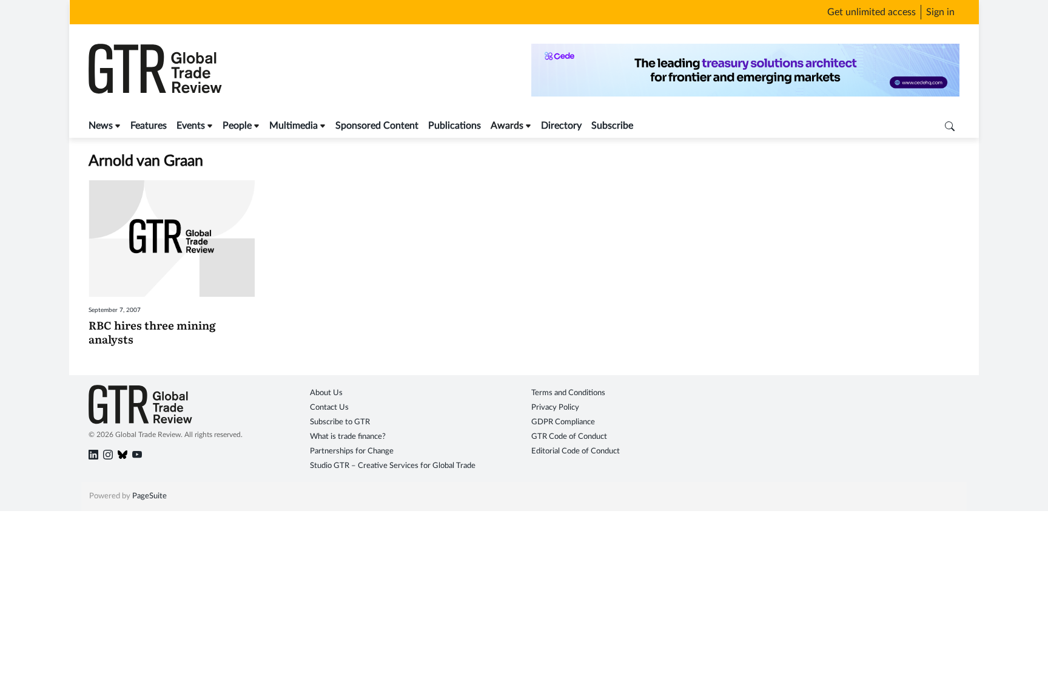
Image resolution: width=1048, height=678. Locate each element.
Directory (561, 126)
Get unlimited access (871, 12)
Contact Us (329, 408)
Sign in (940, 12)
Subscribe (612, 126)
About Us (326, 393)
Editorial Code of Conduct (575, 451)
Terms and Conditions (568, 393)
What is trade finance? (348, 437)
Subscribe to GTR (340, 422)
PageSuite (149, 496)
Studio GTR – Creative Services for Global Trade (392, 466)
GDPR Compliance (563, 422)
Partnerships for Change (352, 451)
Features (148, 126)
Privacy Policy (555, 408)
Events (190, 126)
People (237, 126)
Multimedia (293, 126)
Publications (454, 126)
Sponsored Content (376, 126)
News (101, 126)
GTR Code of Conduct (569, 437)
